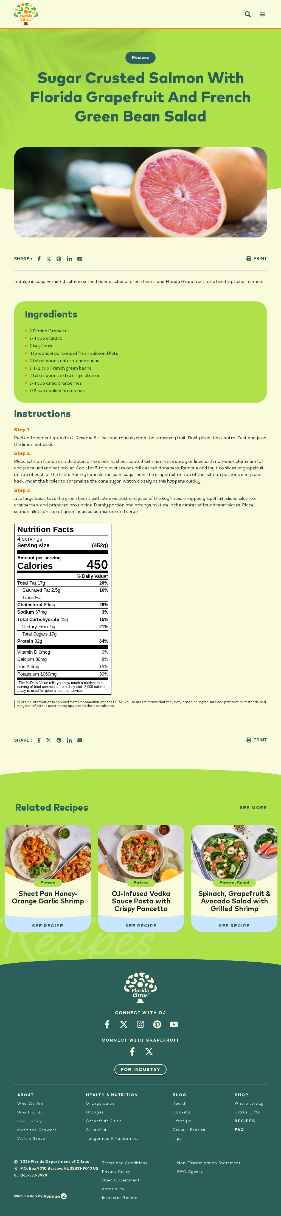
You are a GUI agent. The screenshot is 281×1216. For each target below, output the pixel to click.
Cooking (181, 1112)
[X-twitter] (124, 1024)
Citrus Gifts (247, 1112)
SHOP (241, 1095)
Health (180, 1104)
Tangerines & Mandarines (112, 1139)
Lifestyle (182, 1121)
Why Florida (30, 1112)
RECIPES (245, 1121)
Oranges (95, 1112)
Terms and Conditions (125, 1163)
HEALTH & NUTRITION (112, 1095)
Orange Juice (100, 1104)
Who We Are (30, 1104)
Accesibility (113, 1189)
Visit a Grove (31, 1139)
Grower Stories (189, 1130)
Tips (177, 1139)
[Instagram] (141, 1024)
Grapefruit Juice (104, 1121)
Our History (30, 1121)
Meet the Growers (37, 1130)
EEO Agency (190, 1172)
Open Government (121, 1180)
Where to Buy (249, 1104)
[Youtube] (174, 1024)
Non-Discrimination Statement (209, 1163)
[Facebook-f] (107, 1024)
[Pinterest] (157, 1024)
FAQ (239, 1130)
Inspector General (120, 1198)
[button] (247, 14)
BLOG (179, 1095)
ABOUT (25, 1095)
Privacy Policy (116, 1172)
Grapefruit (97, 1130)
